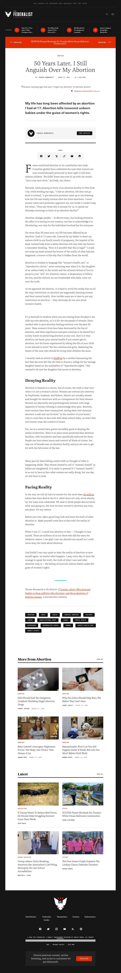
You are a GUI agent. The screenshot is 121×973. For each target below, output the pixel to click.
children (89, 615)
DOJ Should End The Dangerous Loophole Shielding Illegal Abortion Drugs (36, 701)
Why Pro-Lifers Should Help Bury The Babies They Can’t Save (81, 699)
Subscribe (84, 958)
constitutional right (48, 620)
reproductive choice (51, 625)
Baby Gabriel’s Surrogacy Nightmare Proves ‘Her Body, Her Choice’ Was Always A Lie (36, 750)
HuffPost (58, 358)
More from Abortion (34, 659)
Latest (23, 774)
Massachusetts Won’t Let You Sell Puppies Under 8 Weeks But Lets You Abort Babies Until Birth (81, 750)
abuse (43, 615)
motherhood (32, 625)
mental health (80, 620)
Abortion (31, 615)
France (65, 620)
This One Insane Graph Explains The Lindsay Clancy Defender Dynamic (80, 863)
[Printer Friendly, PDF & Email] (80, 156)
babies (54, 615)
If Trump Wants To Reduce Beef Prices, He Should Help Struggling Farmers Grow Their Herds (37, 816)
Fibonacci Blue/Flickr (82, 91)
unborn (68, 625)
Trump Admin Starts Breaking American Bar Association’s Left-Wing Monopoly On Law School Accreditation (37, 866)
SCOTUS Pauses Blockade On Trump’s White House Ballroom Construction (81, 814)
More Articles (84, 133)
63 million (88, 494)
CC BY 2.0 (96, 91)
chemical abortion (72, 615)
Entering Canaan (33, 597)
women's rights (33, 631)
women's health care (85, 625)
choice (30, 620)
